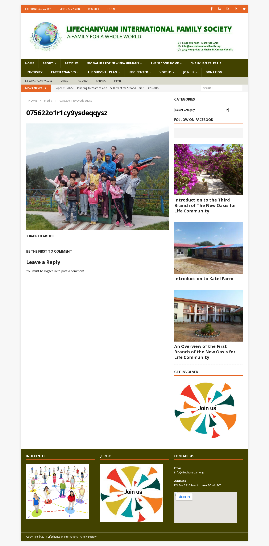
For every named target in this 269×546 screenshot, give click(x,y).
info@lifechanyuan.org (188, 472)
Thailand (82, 80)
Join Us (188, 72)
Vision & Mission (70, 9)
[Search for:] (222, 88)
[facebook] (211, 9)
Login (111, 9)
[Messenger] (228, 9)
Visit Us (165, 72)
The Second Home (164, 63)
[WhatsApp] (219, 9)
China (64, 80)
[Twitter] (244, 9)
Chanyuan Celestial (206, 63)
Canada (100, 80)
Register (93, 9)
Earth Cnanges (63, 72)
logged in (50, 271)
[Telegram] (236, 9)
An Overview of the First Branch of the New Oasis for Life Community (205, 351)
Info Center (138, 72)
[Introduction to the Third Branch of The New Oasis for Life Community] (208, 169)
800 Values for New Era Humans (113, 63)
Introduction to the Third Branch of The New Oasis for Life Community (205, 205)
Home (29, 63)
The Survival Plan (102, 72)
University (33, 72)
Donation (214, 72)
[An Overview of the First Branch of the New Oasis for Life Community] (208, 316)
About (48, 63)
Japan (117, 80)
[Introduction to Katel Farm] (208, 248)
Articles (72, 63)
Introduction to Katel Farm (203, 278)
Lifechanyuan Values (38, 9)
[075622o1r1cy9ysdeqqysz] (97, 228)
